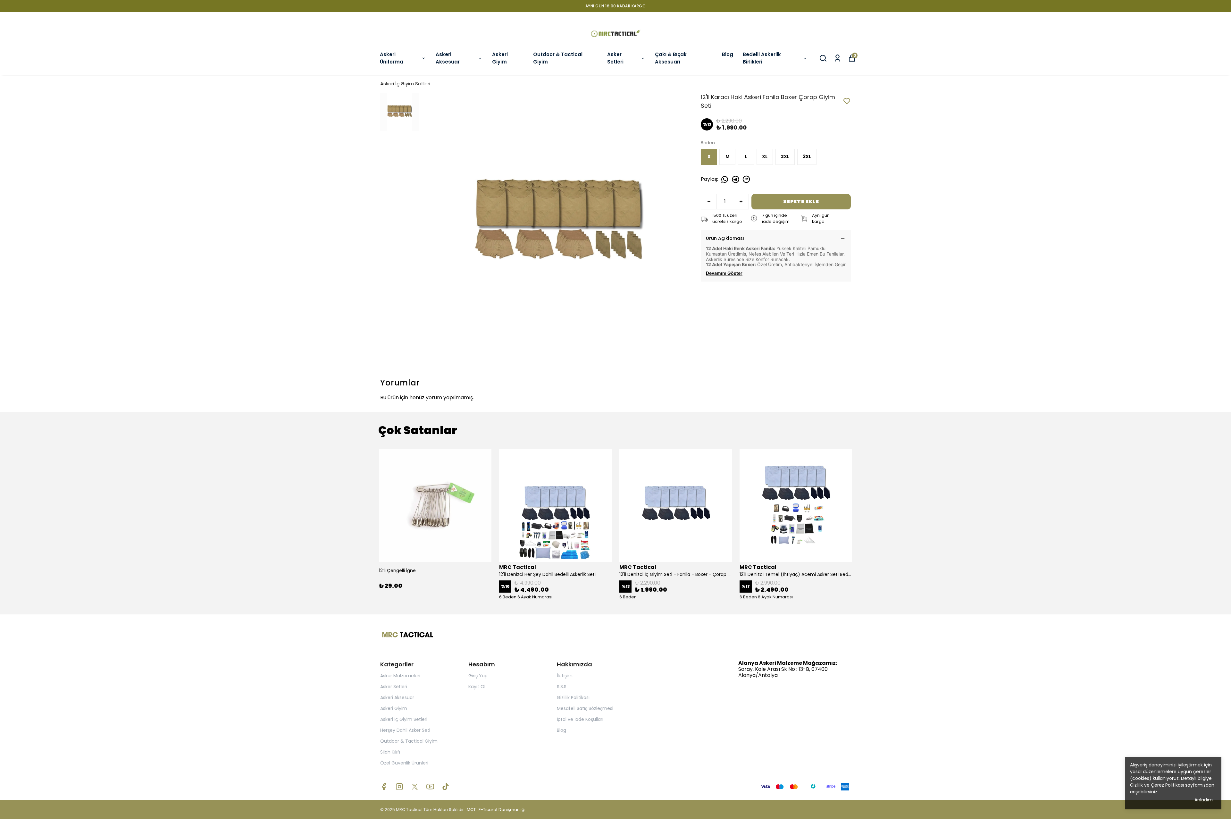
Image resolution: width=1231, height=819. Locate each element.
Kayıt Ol (476, 686)
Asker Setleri (615, 58)
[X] (415, 786)
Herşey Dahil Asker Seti (405, 730)
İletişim (565, 675)
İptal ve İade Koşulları (580, 719)
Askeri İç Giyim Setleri (405, 83)
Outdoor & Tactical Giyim (557, 58)
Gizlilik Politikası (573, 697)
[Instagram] (399, 786)
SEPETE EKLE (801, 201)
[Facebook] (384, 786)
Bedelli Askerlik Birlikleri (762, 58)
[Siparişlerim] (837, 58)
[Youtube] (430, 786)
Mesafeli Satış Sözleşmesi (585, 708)
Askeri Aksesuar (448, 58)
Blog (727, 54)
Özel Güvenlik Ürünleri (404, 763)
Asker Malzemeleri (400, 675)
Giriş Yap (478, 675)
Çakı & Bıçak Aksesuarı (671, 58)
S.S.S (561, 686)
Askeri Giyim (500, 58)
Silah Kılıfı (390, 752)
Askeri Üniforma (391, 58)
